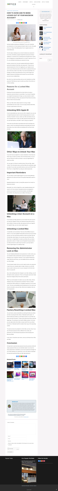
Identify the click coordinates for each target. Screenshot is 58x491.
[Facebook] (17, 23)
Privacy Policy (27, 485)
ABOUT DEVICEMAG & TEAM (45, 11)
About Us (24, 485)
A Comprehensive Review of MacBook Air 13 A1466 (16, 415)
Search (40, 58)
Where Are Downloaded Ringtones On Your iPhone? (47, 48)
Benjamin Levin (15, 401)
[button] (33, 7)
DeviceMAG (8, 10)
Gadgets (11, 10)
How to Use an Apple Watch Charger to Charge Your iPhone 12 (47, 38)
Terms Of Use (31, 485)
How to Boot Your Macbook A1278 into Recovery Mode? (17, 414)
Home (22, 485)
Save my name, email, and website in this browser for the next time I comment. (21, 444)
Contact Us (35, 485)
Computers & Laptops (15, 10)
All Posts (33, 4)
